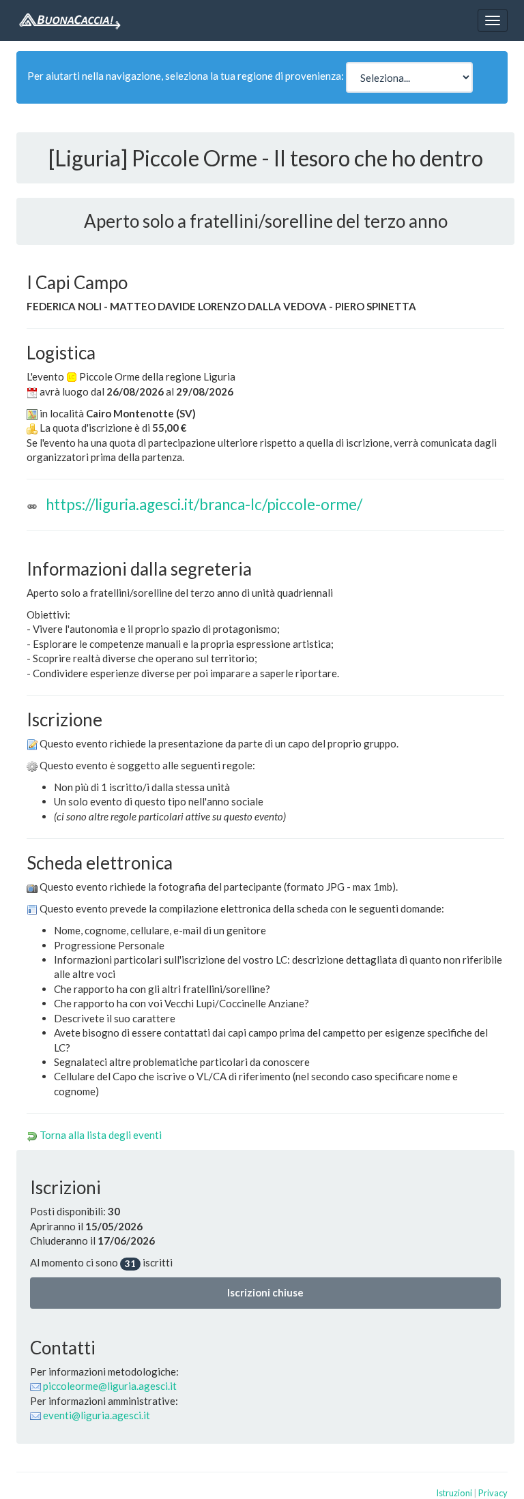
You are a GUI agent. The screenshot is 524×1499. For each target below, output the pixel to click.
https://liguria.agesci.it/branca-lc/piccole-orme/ (204, 504)
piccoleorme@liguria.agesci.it (110, 1386)
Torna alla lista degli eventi (101, 1135)
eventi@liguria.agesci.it (96, 1415)
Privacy (493, 1492)
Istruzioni (454, 1492)
